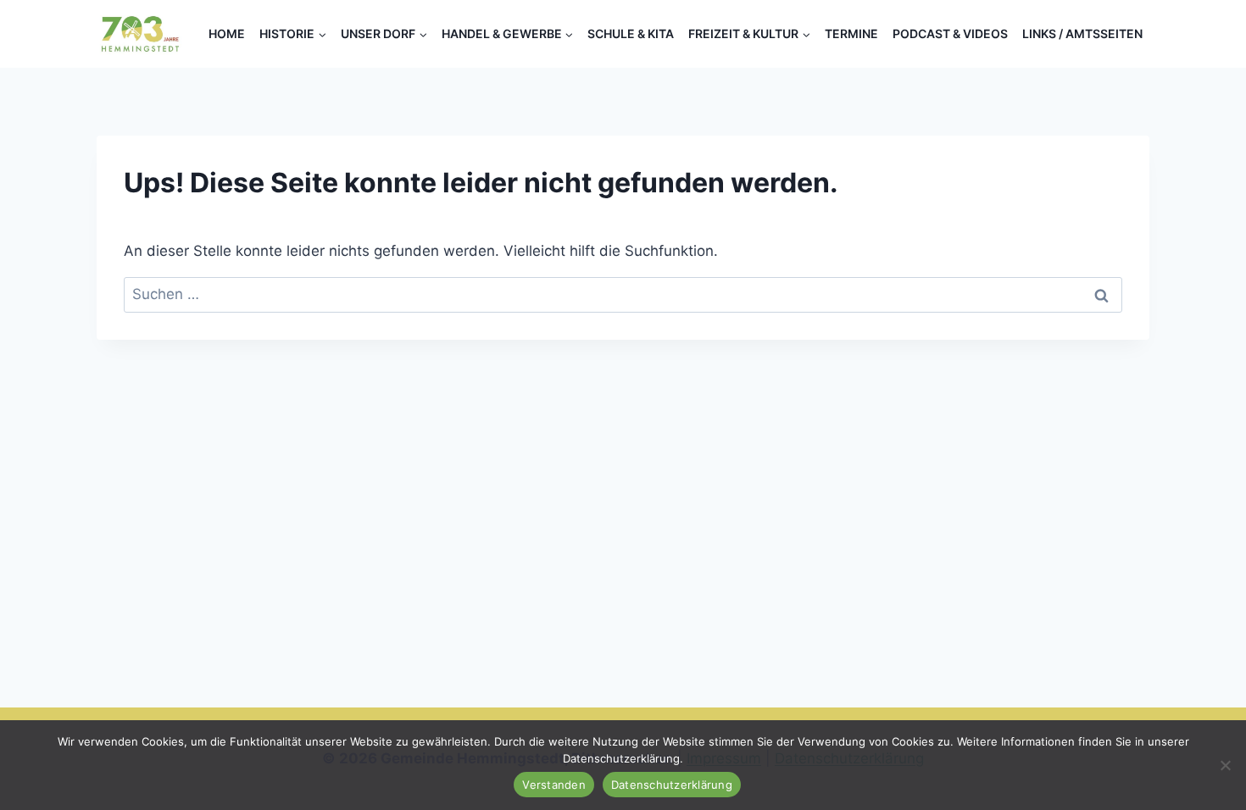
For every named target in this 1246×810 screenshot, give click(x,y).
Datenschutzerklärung (671, 784)
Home (227, 33)
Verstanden (554, 784)
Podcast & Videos (950, 33)
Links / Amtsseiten (1082, 33)
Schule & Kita (630, 33)
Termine (851, 33)
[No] (1224, 765)
